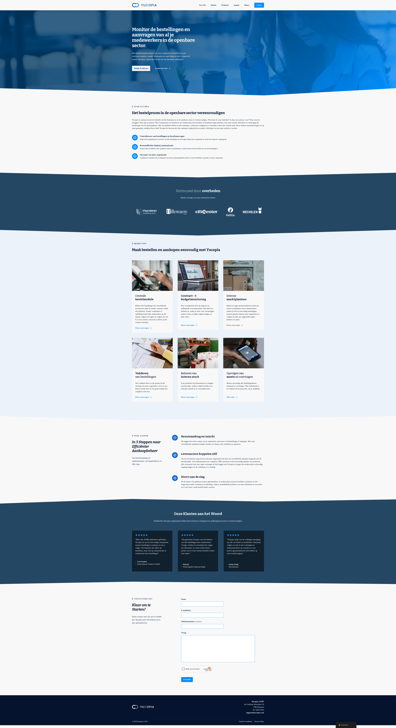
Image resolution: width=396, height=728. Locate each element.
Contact (259, 5)
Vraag (183, 633)
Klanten (213, 5)
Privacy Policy (259, 721)
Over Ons (202, 5)
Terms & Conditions (245, 721)
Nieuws (246, 5)
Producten (225, 5)
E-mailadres (186, 610)
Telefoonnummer (191, 621)
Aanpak (236, 5)
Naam (183, 599)
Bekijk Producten (141, 68)
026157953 (260, 710)
